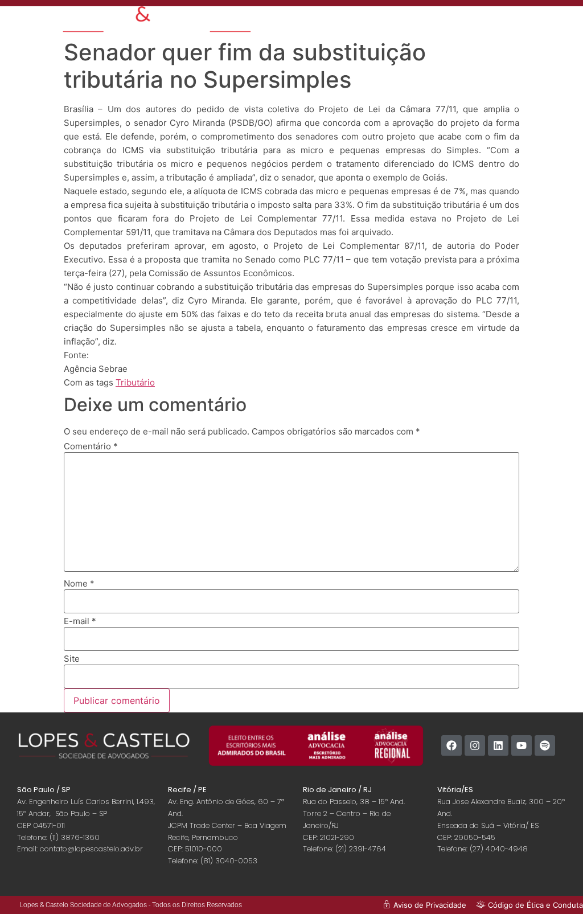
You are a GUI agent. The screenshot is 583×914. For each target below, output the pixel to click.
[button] (539, 24)
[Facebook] (451, 745)
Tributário (135, 382)
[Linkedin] (498, 745)
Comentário (91, 446)
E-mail (80, 621)
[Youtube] (521, 745)
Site (72, 658)
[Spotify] (545, 745)
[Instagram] (475, 745)
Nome (79, 583)
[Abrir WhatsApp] (554, 885)
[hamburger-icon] (477, 20)
